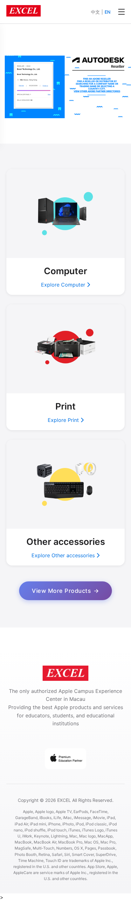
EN (107, 12)
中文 (95, 12)
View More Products (61, 590)
